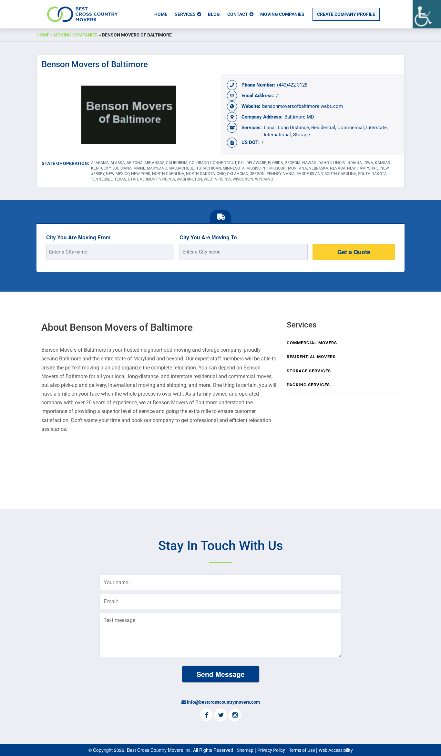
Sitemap (245, 750)
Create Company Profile (346, 14)
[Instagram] (235, 715)
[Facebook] (206, 715)
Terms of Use (302, 750)
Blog (214, 14)
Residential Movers (311, 356)
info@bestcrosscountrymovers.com (223, 702)
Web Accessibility (336, 750)
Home (160, 14)
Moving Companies (282, 14)
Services (185, 14)
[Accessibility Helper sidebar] (427, 14)
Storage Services (309, 370)
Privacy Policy (271, 750)
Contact (237, 14)
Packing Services (308, 384)
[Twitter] (220, 715)
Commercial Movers (312, 342)
